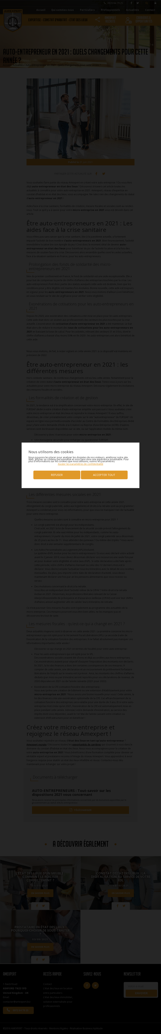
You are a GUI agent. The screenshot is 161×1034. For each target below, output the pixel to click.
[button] (80, 464)
